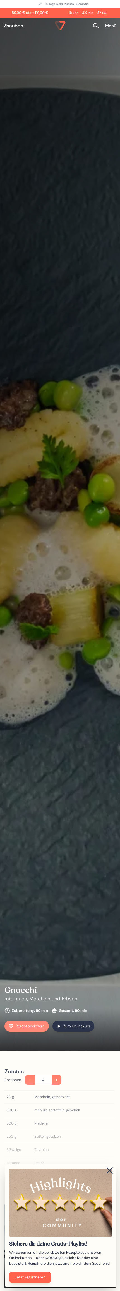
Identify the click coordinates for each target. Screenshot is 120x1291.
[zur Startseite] (16, 26)
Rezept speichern (30, 1026)
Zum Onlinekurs (76, 1026)
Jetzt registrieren (30, 1277)
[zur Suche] (98, 26)
